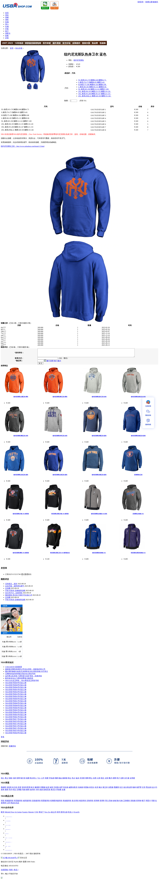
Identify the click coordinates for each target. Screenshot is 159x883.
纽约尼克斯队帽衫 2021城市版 (21, 552)
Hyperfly (76, 812)
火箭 (98, 778)
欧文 (32, 787)
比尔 (153, 787)
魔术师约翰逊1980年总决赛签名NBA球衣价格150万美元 (26, 671)
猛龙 (77, 778)
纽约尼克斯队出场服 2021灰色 (99, 513)
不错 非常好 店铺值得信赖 (15, 590)
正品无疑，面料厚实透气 (14, 586)
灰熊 (94, 778)
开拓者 (51, 778)
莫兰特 (105, 787)
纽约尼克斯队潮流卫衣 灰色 (21, 435)
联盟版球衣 (45, 800)
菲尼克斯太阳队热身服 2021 (138, 552)
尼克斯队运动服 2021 (138, 513)
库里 (19, 787)
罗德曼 (58, 789)
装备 (7, 36)
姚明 (27, 789)
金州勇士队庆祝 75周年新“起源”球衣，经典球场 (23, 676)
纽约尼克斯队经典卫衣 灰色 (138, 396)
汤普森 (110, 787)
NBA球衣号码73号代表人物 (15, 724)
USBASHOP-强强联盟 (13, 667)
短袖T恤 (115, 800)
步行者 (126, 778)
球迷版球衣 (9, 800)
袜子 (7, 31)
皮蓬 (63, 789)
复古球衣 (75, 800)
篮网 (18, 778)
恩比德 (148, 787)
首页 (7, 13)
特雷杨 (86, 787)
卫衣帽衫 (126, 800)
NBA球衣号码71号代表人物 (15, 728)
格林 (134, 787)
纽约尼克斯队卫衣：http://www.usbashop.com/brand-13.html (22, 146)
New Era (47, 812)
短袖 (7, 22)
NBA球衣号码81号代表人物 (15, 717)
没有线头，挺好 (11, 584)
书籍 (153, 800)
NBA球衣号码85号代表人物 (15, 710)
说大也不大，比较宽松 (13, 593)
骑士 (69, 778)
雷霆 (46, 778)
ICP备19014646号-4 (10, 858)
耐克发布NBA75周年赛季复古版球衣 (19, 678)
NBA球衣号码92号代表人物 (15, 696)
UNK (36, 812)
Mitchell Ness (9, 812)
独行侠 (23, 778)
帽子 (143, 800)
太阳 (106, 778)
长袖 (7, 26)
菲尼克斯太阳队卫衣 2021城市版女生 (60, 552)
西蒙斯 (116, 787)
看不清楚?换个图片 (53, 361)
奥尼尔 (53, 789)
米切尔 (91, 787)
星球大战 (63, 812)
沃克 (143, 787)
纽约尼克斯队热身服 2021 (99, 552)
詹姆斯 (3, 787)
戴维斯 (37, 787)
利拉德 (65, 787)
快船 (10, 778)
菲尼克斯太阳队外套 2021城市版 (60, 513)
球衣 (7, 15)
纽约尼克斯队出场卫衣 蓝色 (60, 474)
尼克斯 (82, 778)
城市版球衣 (27, 800)
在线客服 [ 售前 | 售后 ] (9, 870)
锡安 (51, 787)
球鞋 (7, 20)
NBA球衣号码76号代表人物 (15, 721)
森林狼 (64, 778)
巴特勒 (56, 787)
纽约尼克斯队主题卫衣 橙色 (21, 396)
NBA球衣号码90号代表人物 (15, 699)
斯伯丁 (41, 812)
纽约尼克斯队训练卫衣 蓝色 (99, 474)
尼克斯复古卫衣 (138, 474)
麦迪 (41, 789)
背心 (7, 24)
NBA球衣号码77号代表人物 (15, 719)
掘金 (60, 778)
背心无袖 (108, 800)
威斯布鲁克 (73, 787)
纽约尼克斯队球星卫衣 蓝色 (99, 435)
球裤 (7, 17)
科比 (14, 789)
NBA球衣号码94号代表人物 (15, 692)
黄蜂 (87, 778)
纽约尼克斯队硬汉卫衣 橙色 (60, 396)
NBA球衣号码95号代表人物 (15, 690)
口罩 (8, 803)
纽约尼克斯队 (79, 60)
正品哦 (7, 588)
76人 (39, 778)
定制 (7, 38)
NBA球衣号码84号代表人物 (15, 712)
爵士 (91, 778)
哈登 (47, 787)
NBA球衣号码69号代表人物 (15, 733)
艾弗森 (19, 789)
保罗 (61, 787)
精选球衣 (82, 800)
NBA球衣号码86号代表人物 (15, 708)
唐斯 (6, 789)
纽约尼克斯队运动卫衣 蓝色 (21, 474)
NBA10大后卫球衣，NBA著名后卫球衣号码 (22, 680)
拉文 (121, 787)
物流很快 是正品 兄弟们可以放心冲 (18, 595)
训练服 (133, 800)
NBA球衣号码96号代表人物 (15, 687)
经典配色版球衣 (56, 800)
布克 (96, 787)
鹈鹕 (56, 778)
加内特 (32, 789)
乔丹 (10, 789)
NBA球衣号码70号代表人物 (15, 730)
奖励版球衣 (67, 800)
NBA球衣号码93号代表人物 (15, 694)
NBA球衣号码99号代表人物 (15, 683)
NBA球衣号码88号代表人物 (15, 705)
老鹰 (114, 778)
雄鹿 (27, 778)
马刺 (14, 778)
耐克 (2, 812)
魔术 (110, 778)
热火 (73, 778)
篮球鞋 (102, 800)
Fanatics (25, 812)
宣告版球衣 (36, 800)
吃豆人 (70, 812)
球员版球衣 (18, 800)
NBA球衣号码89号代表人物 (15, 703)
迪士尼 (53, 812)
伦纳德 (80, 787)
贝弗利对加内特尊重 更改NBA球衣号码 (20, 674)
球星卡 (7, 33)
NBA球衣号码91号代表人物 (15, 701)
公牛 (43, 778)
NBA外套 (18, 48)
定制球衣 (90, 800)
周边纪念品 (14, 803)
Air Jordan (18, 812)
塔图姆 (42, 787)
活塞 (122, 778)
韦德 (24, 789)
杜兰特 (14, 787)
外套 (7, 29)
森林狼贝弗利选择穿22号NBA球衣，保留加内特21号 (25, 669)
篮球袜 (138, 800)
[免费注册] (149, 2)
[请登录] (140, 2)
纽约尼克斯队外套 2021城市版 (21, 513)
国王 (102, 778)
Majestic (31, 812)
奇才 (118, 778)
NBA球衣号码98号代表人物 (15, 685)
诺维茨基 (46, 789)
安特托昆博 (26, 787)
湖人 (2, 778)
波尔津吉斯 (127, 787)
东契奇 (9, 787)
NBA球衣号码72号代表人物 (15, 726)
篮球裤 (96, 800)
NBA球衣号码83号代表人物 (15, 715)
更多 (2, 737)
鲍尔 (100, 787)
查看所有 (12, 746)
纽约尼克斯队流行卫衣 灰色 (99, 396)
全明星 (132, 778)
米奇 (58, 812)
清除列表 (4, 746)
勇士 (6, 778)
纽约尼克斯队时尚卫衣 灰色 (60, 435)
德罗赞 (138, 787)
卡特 (37, 789)
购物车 (155, 2)
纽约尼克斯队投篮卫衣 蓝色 (138, 435)
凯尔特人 (33, 778)
